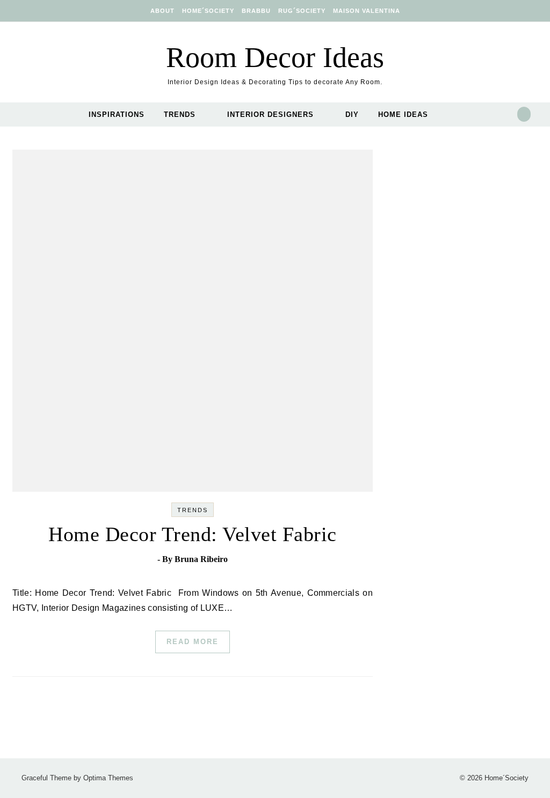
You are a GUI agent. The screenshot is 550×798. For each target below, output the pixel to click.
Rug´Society (301, 11)
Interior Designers (270, 114)
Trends (180, 114)
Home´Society (208, 11)
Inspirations (116, 114)
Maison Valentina (366, 11)
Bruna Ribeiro (201, 559)
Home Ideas (403, 114)
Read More (193, 642)
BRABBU (256, 11)
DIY (352, 114)
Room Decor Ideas (275, 57)
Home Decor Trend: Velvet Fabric (192, 534)
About (162, 11)
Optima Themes (108, 778)
